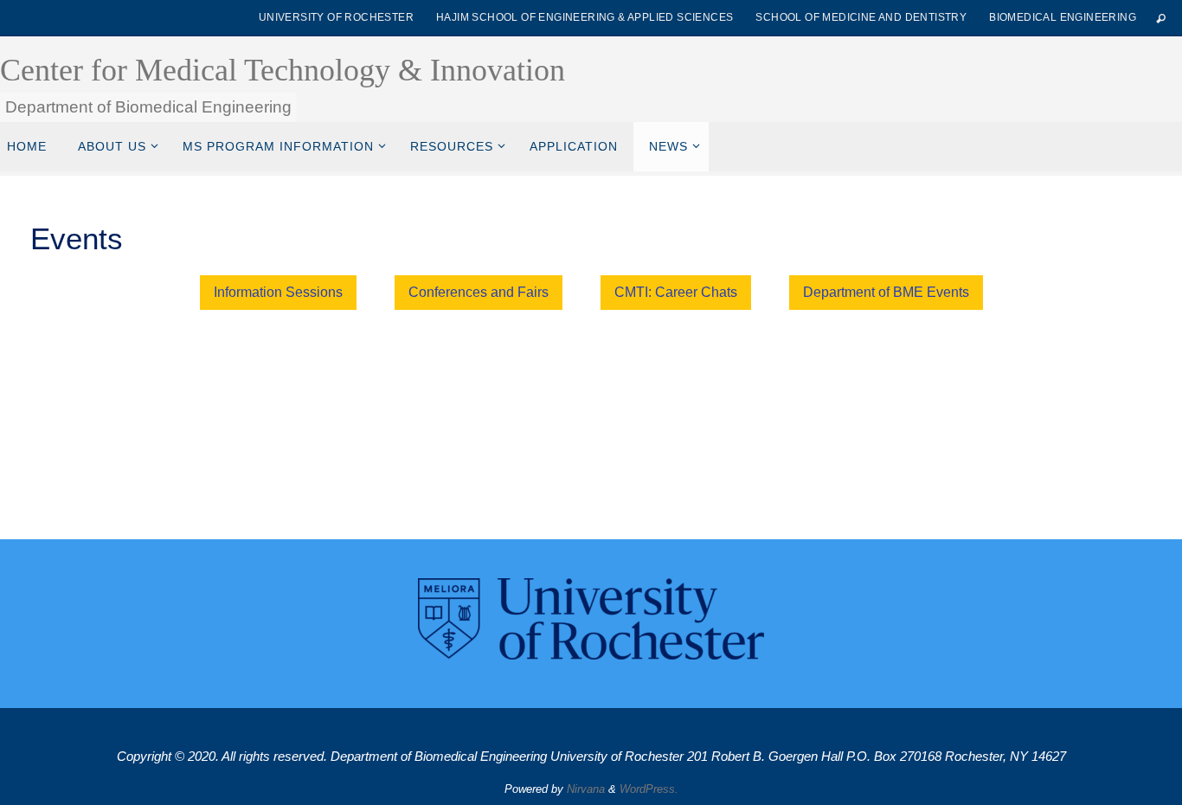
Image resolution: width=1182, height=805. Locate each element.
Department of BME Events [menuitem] (886, 292)
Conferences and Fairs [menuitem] (478, 292)
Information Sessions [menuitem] (278, 292)
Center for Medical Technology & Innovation (282, 70)
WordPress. (649, 788)
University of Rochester (336, 17)
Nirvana (586, 788)
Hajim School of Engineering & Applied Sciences (584, 17)
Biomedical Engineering (1062, 17)
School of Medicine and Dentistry (861, 17)
